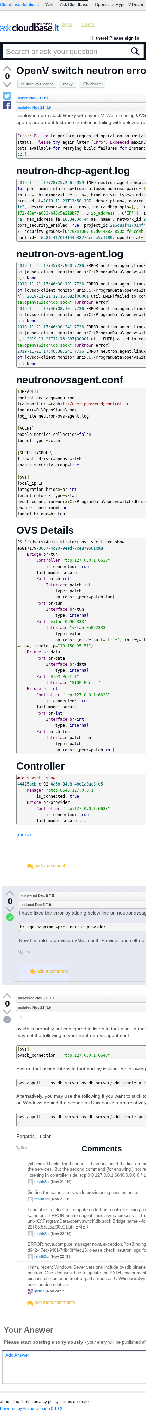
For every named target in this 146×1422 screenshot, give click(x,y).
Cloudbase (92, 84)
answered (37, 895)
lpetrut (39, 1291)
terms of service (76, 1401)
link (27, 951)
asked (33, 98)
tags (67, 24)
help (26, 1401)
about (5, 1401)
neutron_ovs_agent (37, 84)
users (88, 24)
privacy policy (46, 1401)
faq (16, 1401)
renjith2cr (42, 1182)
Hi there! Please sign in (114, 38)
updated (34, 107)
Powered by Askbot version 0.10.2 (31, 1408)
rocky (68, 84)
